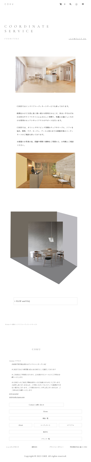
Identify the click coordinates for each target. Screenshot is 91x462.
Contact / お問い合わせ (36, 405)
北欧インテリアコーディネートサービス (24, 324)
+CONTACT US (77, 39)
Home (7, 324)
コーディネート (45, 425)
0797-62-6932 (13, 394)
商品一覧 (45, 418)
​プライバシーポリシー (56, 447)
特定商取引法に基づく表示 (78, 447)
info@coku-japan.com (17, 397)
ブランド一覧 (45, 439)
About (20, 425)
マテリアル (70, 425)
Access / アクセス (15, 361)
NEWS (45, 432)
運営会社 (34, 447)
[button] (63, 4)
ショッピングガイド (12, 447)
